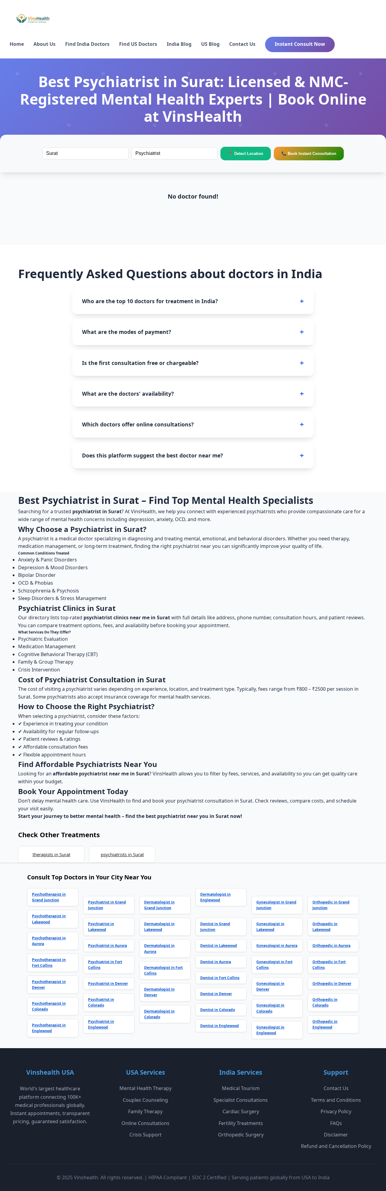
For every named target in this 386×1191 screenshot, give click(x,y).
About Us (44, 44)
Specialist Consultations (241, 1100)
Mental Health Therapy (145, 1088)
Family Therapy (145, 1111)
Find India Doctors (87, 44)
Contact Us (242, 44)
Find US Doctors (138, 44)
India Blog (179, 44)
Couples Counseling (145, 1100)
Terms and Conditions (336, 1100)
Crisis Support (145, 1134)
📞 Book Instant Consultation (308, 153)
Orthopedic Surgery (241, 1134)
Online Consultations (145, 1123)
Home (17, 44)
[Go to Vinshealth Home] (32, 21)
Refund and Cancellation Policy (336, 1146)
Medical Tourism (241, 1088)
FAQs (336, 1123)
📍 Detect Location (245, 153)
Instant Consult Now (300, 44)
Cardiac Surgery (241, 1111)
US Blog (210, 44)
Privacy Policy (336, 1111)
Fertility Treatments (241, 1123)
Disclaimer (336, 1134)
